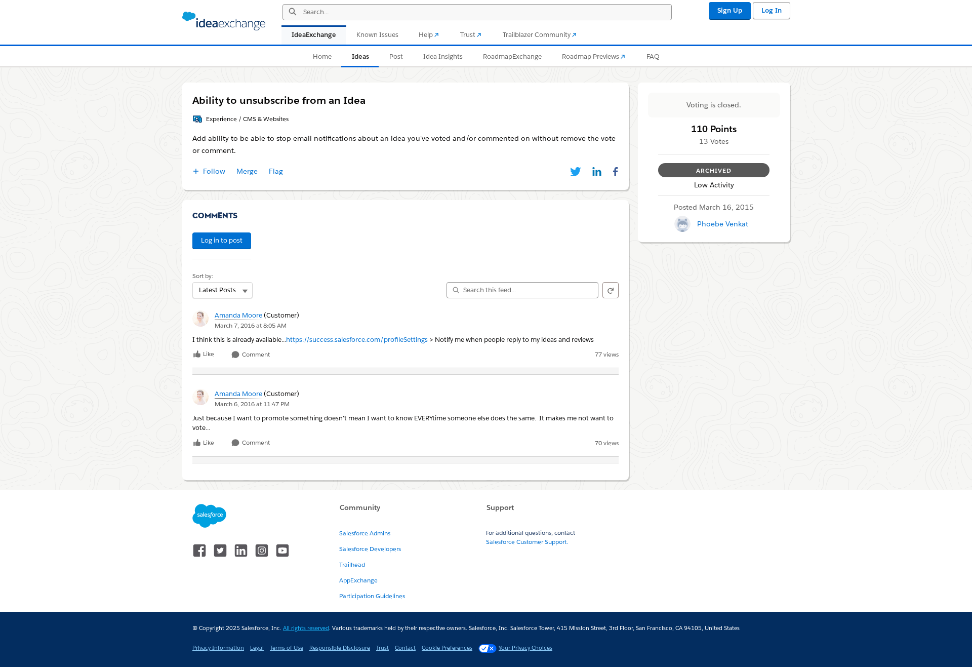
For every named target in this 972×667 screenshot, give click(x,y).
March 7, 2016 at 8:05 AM (251, 325)
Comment (255, 355)
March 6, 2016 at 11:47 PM (252, 404)
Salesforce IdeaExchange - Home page (223, 21)
